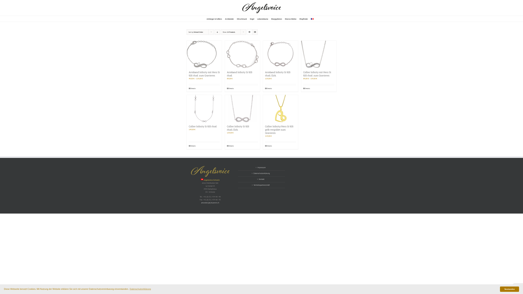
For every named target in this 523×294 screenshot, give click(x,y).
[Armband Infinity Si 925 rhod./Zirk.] (280, 54)
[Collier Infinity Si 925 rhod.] (204, 108)
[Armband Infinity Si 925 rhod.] (242, 54)
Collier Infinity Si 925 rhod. (203, 126)
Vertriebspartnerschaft (262, 185)
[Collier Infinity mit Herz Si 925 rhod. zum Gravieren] (318, 54)
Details (193, 88)
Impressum (261, 167)
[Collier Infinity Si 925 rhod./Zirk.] (242, 108)
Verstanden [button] (509, 289)
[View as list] (255, 32)
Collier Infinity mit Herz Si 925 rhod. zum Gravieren (317, 74)
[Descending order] (217, 32)
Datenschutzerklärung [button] (140, 289)
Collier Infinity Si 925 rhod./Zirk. (238, 128)
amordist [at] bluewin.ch (210, 203)
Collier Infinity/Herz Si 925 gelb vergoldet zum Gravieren (279, 129)
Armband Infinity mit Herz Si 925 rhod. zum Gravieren (204, 74)
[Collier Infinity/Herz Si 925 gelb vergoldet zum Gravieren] (280, 108)
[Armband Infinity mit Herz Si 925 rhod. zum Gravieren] (204, 54)
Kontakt (261, 179)
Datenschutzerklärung (261, 173)
